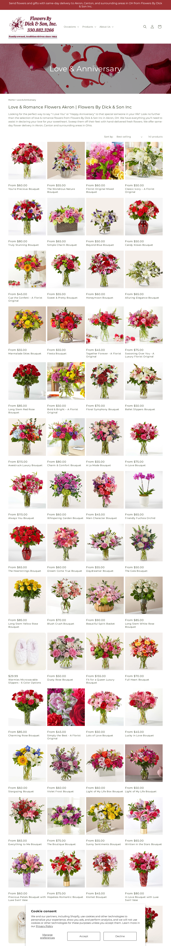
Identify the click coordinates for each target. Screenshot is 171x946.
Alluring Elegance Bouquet (142, 297)
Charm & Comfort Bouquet (64, 465)
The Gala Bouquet (136, 570)
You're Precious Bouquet (24, 188)
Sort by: (108, 136)
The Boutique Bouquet (61, 844)
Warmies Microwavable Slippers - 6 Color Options (24, 681)
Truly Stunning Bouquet (23, 244)
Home (11, 100)
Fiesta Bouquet (56, 353)
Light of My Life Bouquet (140, 791)
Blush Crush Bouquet (60, 623)
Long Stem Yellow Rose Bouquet (23, 625)
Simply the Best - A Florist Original (64, 737)
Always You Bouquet (21, 518)
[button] (71, 26)
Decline (120, 936)
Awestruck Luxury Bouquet (25, 465)
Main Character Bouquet (101, 518)
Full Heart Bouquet (137, 679)
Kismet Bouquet (96, 897)
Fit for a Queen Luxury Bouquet (100, 681)
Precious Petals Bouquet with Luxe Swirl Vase (27, 899)
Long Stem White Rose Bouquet (139, 625)
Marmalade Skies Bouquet (24, 353)
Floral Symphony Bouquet (102, 409)
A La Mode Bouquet (98, 465)
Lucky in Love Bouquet (139, 735)
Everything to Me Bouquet (25, 844)
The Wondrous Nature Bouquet (61, 190)
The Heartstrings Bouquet (24, 570)
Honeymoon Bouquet (99, 297)
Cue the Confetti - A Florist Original (25, 299)
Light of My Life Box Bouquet (104, 791)
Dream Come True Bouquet (64, 570)
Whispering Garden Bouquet (65, 518)
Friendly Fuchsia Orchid (140, 518)
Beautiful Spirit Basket (100, 623)
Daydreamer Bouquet (100, 570)
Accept (83, 936)
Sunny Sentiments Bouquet (103, 844)
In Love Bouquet (135, 465)
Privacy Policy (44, 926)
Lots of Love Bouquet (99, 735)
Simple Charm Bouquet (62, 244)
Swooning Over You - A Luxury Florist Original (139, 355)
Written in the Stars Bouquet (143, 844)
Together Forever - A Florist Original (103, 355)
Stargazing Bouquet (21, 791)
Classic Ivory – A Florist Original (139, 190)
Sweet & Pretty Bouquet (62, 297)
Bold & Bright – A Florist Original (62, 411)
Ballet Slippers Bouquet (140, 409)
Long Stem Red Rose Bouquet (21, 411)
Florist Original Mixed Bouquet (100, 190)
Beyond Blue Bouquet (100, 244)
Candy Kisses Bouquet (139, 244)
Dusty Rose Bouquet (60, 679)
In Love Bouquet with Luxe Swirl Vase (142, 899)
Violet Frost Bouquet (60, 791)
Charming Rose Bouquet (24, 735)
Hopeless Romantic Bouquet (65, 897)
